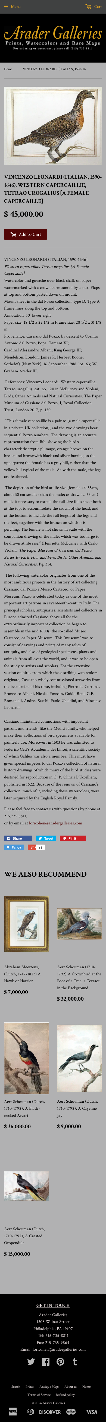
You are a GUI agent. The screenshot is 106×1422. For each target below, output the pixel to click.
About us (70, 1386)
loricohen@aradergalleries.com (55, 823)
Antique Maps (49, 1386)
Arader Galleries (54, 1403)
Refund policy (65, 1395)
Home (8, 69)
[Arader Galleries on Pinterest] (60, 1364)
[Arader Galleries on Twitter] (31, 1364)
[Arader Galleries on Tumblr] (75, 1364)
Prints (30, 1386)
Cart (97, 7)
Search (15, 1386)
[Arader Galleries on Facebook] (46, 1364)
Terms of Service (39, 1395)
